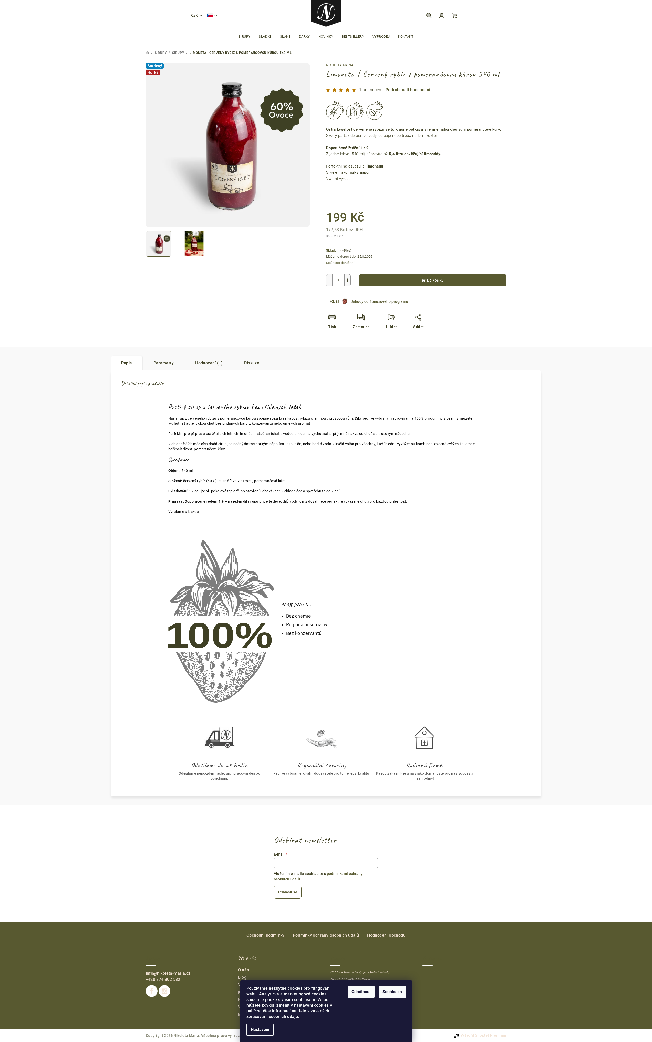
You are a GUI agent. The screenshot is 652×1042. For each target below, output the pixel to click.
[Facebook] (152, 991)
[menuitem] (244, 37)
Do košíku (435, 280)
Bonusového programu (388, 301)
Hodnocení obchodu (386, 935)
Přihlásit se (287, 892)
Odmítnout (361, 991)
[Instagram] (164, 991)
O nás (243, 969)
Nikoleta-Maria (340, 65)
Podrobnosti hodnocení (408, 89)
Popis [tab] (126, 363)
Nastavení (260, 1029)
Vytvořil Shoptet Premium (483, 1035)
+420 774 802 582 (163, 979)
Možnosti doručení (340, 263)
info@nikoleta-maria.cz (168, 973)
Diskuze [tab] (251, 363)
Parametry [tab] (163, 363)
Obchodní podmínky (265, 935)
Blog (242, 977)
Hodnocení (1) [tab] (209, 363)
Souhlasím (392, 991)
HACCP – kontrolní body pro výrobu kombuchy (360, 972)
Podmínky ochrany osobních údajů (326, 935)
